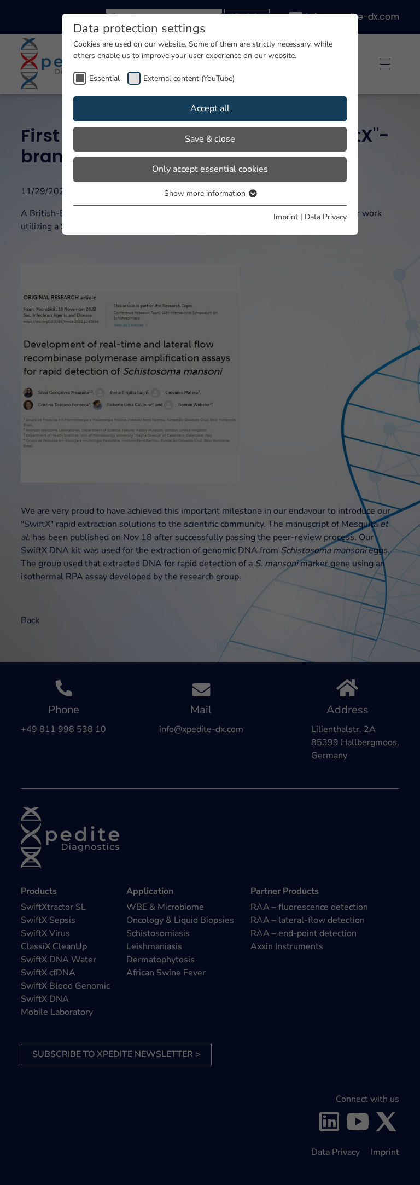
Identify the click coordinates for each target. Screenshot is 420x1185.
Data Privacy (326, 217)
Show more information (206, 193)
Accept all (210, 108)
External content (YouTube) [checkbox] (189, 78)
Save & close (210, 139)
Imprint (285, 217)
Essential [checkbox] (104, 78)
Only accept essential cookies (210, 169)
